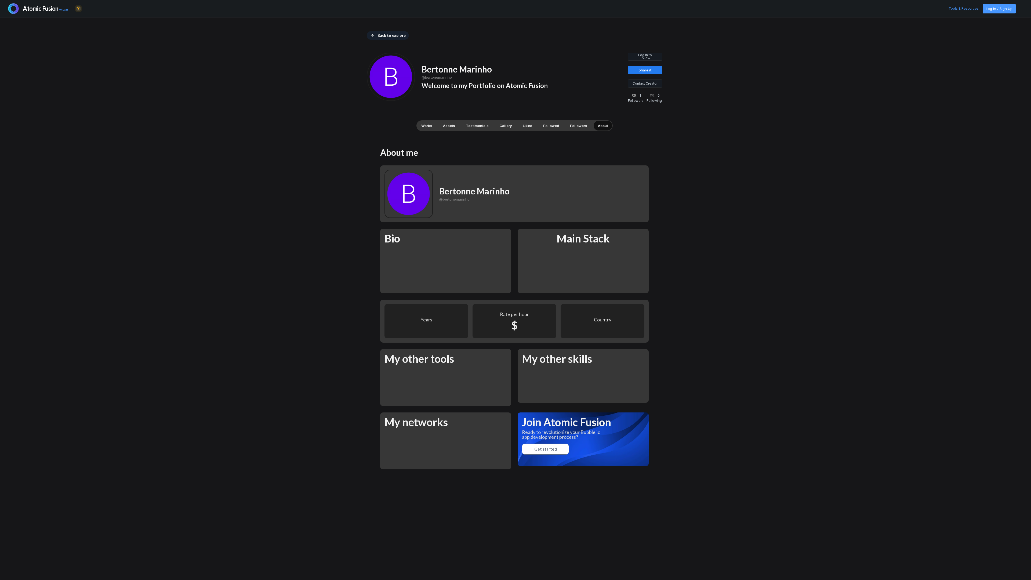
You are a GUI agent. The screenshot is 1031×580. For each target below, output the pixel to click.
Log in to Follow (645, 56)
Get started (545, 449)
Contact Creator (645, 83)
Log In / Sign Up (999, 8)
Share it (645, 70)
